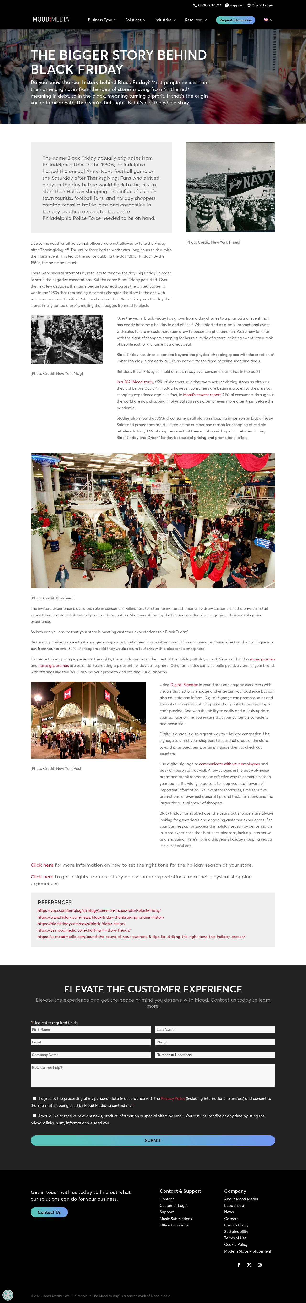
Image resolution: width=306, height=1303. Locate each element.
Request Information (236, 20)
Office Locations (174, 1225)
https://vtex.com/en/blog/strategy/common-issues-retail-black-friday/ (99, 910)
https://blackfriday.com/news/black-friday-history (81, 923)
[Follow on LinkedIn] (228, 1265)
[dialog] (7, 1295)
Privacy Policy (173, 1098)
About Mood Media (241, 1199)
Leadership (234, 1205)
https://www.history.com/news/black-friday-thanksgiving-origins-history (101, 917)
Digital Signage (184, 684)
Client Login (262, 5)
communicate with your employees (229, 763)
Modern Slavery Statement (247, 1251)
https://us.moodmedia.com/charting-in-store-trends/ (84, 930)
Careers (231, 1218)
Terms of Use (235, 1238)
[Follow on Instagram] (259, 1265)
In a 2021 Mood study (135, 381)
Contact (167, 1199)
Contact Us (49, 1212)
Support (237, 5)
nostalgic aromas (53, 665)
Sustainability (236, 1231)
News (229, 1211)
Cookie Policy (236, 1244)
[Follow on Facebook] (238, 1265)
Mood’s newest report (202, 394)
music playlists (262, 659)
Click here (42, 865)
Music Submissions (176, 1218)
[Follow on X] (249, 1265)
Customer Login (174, 1205)
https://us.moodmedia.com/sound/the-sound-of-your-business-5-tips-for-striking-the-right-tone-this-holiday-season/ (141, 936)
